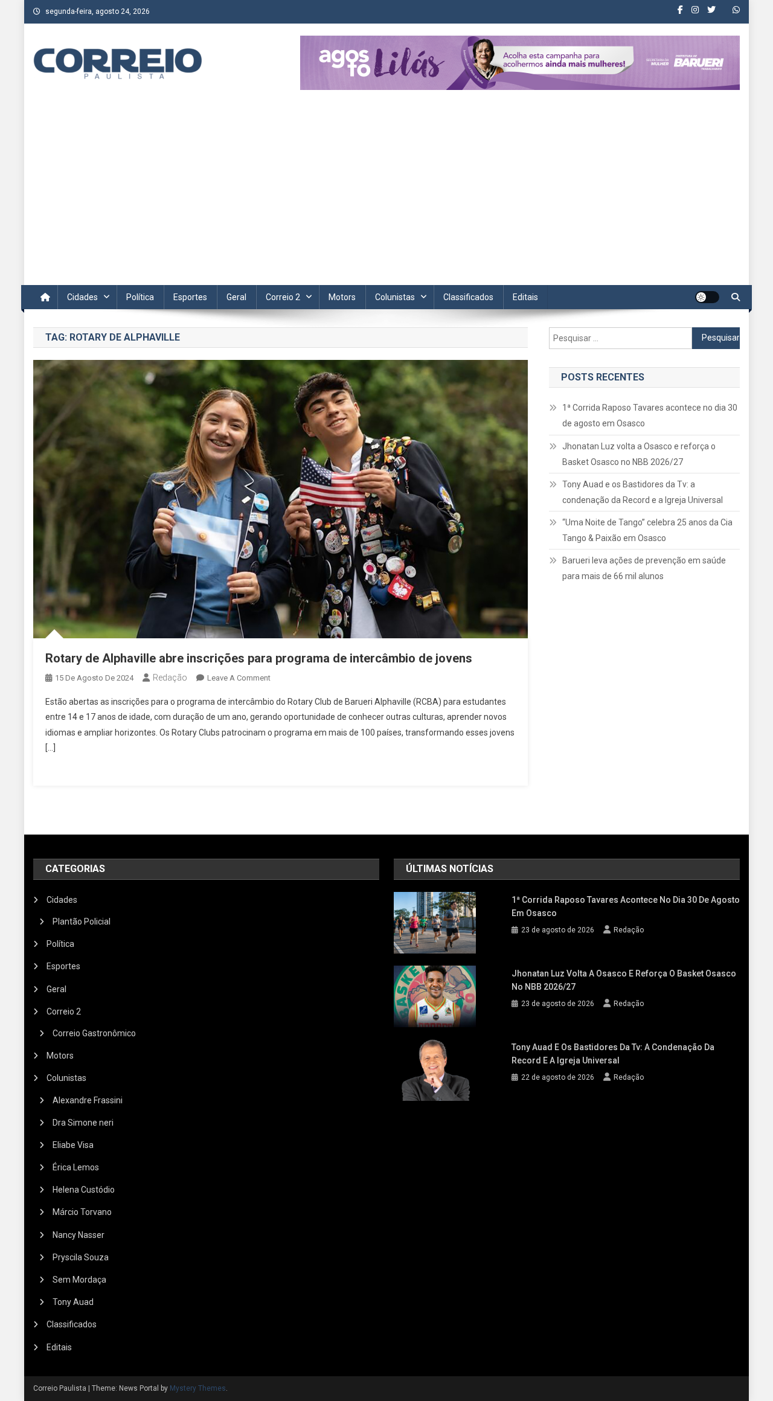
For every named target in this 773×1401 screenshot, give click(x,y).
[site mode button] (707, 297)
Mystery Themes (198, 1388)
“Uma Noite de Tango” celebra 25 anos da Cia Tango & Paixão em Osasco (647, 530)
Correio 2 (283, 297)
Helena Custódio (84, 1189)
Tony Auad (73, 1302)
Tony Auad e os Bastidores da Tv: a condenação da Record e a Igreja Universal (642, 492)
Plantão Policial (82, 921)
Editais (525, 297)
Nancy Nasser (78, 1235)
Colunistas (395, 297)
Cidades (82, 297)
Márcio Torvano (82, 1212)
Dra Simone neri (83, 1122)
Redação (170, 677)
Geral (236, 297)
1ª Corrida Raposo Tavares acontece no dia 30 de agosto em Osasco (649, 415)
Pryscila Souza (81, 1257)
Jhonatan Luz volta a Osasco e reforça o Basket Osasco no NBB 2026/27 (639, 454)
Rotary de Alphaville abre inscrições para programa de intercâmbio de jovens (258, 658)
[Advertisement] (386, 194)
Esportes (190, 297)
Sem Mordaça (79, 1279)
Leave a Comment (239, 677)
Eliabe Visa (73, 1145)
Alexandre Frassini (88, 1100)
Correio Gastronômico (94, 1033)
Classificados (468, 297)
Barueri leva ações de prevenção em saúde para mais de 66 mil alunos (644, 568)
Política (140, 297)
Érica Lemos (76, 1167)
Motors (342, 297)
